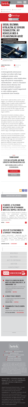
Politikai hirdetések (14, 358)
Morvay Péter (8, 302)
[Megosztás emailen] (20, 190)
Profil (20, 2)
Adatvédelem (14, 353)
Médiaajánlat (18, 351)
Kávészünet (14, 243)
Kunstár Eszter (5, 243)
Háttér (3, 66)
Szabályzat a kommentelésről (14, 355)
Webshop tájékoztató (14, 360)
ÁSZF (19, 356)
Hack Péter (8, 292)
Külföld (16, 302)
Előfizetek (14, 171)
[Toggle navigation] (25, 2)
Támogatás (20, 6)
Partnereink (12, 356)
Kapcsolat (9, 351)
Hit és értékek (20, 312)
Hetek (2, 222)
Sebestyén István (5, 65)
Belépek (14, 175)
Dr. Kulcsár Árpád (10, 312)
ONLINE (7, 222)
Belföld (15, 292)
